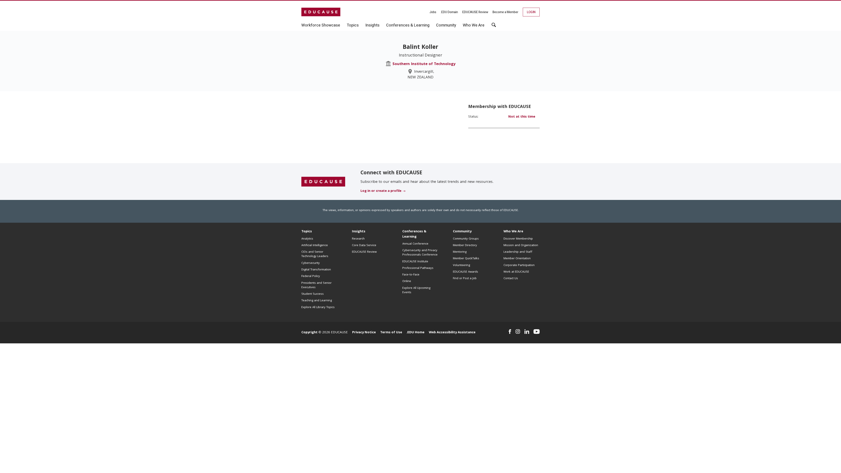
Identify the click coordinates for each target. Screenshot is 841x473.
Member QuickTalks (466, 258)
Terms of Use (391, 332)
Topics (306, 232)
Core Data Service (364, 245)
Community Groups (466, 238)
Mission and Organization (521, 245)
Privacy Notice (364, 332)
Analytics (307, 238)
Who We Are (513, 232)
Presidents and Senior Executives (316, 285)
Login (531, 12)
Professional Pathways (417, 268)
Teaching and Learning (316, 300)
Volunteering (461, 265)
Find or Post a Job (465, 278)
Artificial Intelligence (314, 245)
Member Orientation (517, 258)
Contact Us (511, 278)
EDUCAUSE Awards (465, 272)
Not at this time (521, 117)
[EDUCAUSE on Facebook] (510, 331)
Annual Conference (415, 244)
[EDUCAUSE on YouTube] (537, 331)
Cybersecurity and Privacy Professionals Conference (420, 252)
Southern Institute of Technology (424, 64)
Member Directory (465, 245)
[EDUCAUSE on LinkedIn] (527, 331)
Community (462, 232)
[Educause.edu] (323, 182)
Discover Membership (518, 238)
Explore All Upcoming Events (416, 290)
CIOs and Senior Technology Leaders (314, 254)
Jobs (432, 12)
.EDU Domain (449, 12)
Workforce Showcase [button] (320, 25)
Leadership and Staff (518, 252)
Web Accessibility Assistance (452, 332)
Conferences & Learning (414, 234)
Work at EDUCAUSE (516, 272)
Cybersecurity (310, 263)
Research (358, 238)
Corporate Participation (519, 265)
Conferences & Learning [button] (407, 25)
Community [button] (446, 25)
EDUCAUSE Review (475, 12)
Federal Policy (310, 276)
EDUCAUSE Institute (415, 261)
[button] (493, 26)
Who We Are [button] (473, 25)
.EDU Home (415, 332)
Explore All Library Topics (318, 307)
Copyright (309, 332)
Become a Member (505, 12)
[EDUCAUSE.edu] (320, 12)
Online (406, 281)
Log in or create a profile (380, 191)
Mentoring (459, 252)
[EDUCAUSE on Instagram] (518, 331)
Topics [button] (353, 25)
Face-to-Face (410, 274)
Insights (358, 232)
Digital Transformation (316, 269)
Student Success (312, 294)
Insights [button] (372, 25)
